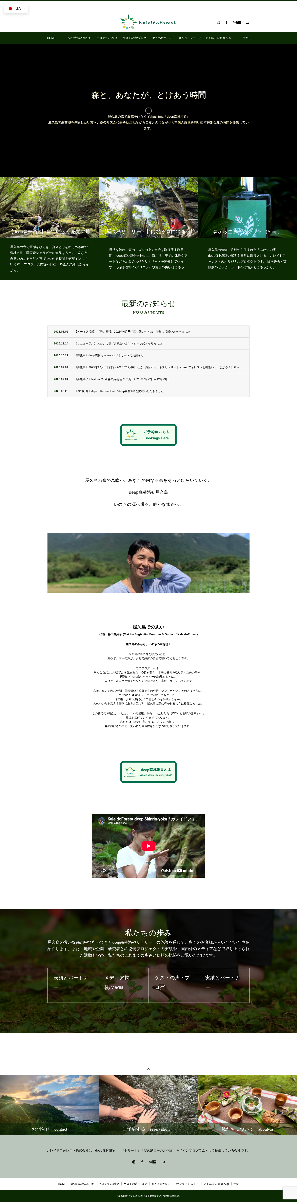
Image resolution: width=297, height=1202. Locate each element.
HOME (51, 38)
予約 (246, 38)
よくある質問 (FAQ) (218, 38)
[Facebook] (226, 22)
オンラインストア (190, 38)
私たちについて (162, 38)
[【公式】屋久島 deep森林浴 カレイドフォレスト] (148, 22)
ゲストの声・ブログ (121, 982)
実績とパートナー (172, 982)
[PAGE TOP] (148, 1069)
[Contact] (247, 22)
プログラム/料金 (107, 38)
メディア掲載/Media (66, 982)
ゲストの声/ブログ (134, 38)
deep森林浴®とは (79, 38)
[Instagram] (218, 22)
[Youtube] (236, 22)
